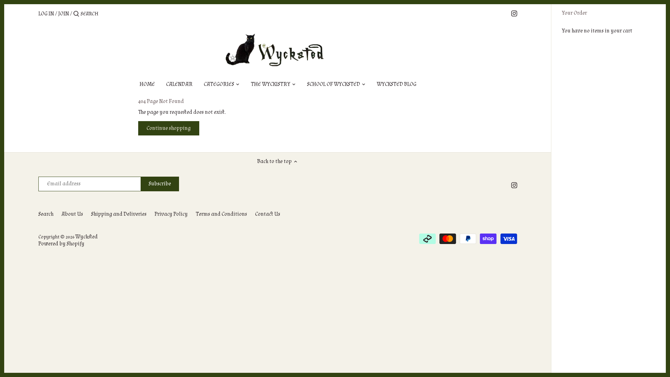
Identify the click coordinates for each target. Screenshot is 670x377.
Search (45, 214)
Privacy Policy (171, 214)
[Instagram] (514, 13)
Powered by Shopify (61, 243)
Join (63, 13)
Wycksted (86, 237)
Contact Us (267, 214)
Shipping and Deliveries (119, 214)
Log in (46, 13)
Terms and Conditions (221, 214)
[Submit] (76, 14)
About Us (72, 214)
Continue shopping (169, 128)
